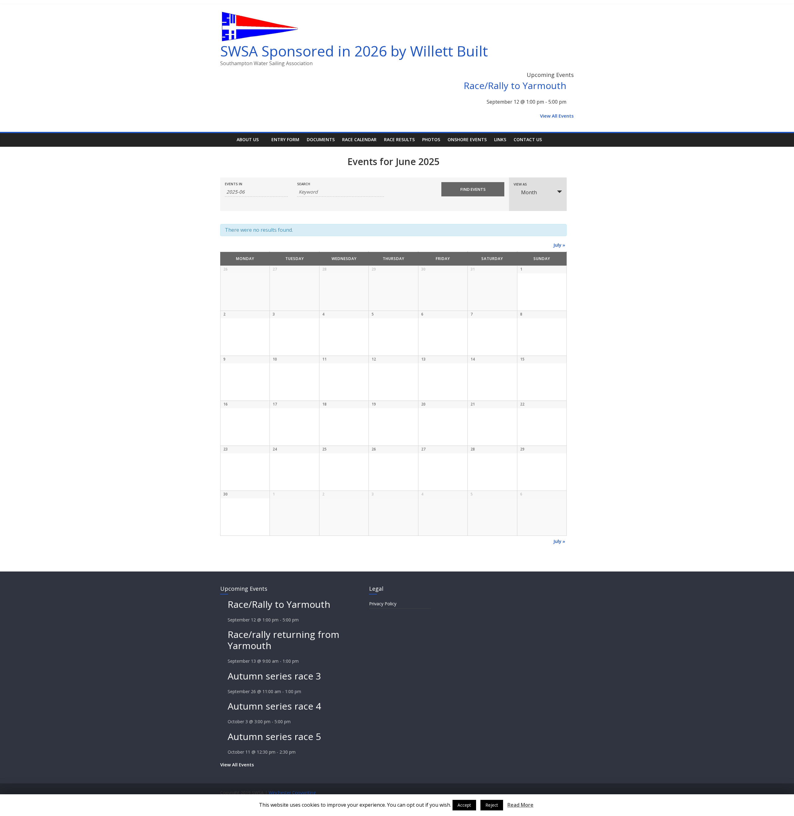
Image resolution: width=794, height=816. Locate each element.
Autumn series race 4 (274, 706)
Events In (233, 184)
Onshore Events (467, 139)
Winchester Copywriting (292, 793)
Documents (321, 139)
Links (500, 139)
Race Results (399, 139)
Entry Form (285, 139)
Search (303, 184)
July (559, 245)
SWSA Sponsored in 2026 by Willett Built (354, 51)
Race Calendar (359, 139)
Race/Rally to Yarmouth (515, 85)
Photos (431, 139)
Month (529, 192)
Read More (520, 804)
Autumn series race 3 (274, 676)
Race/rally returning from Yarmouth (283, 640)
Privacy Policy (382, 604)
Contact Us (528, 139)
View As (520, 184)
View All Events (557, 116)
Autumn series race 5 (274, 736)
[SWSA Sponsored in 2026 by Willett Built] (226, 139)
